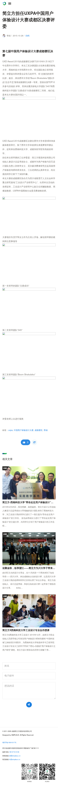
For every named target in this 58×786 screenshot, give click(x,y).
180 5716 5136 (14, 752)
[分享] (34, 442)
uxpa (10, 430)
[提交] (29, 704)
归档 (27, 35)
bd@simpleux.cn (14, 756)
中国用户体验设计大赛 (24, 430)
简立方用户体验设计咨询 (4, 4)
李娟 (46, 430)
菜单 (10, 4)
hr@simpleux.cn (14, 759)
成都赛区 (39, 430)
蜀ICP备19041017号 (9, 742)
